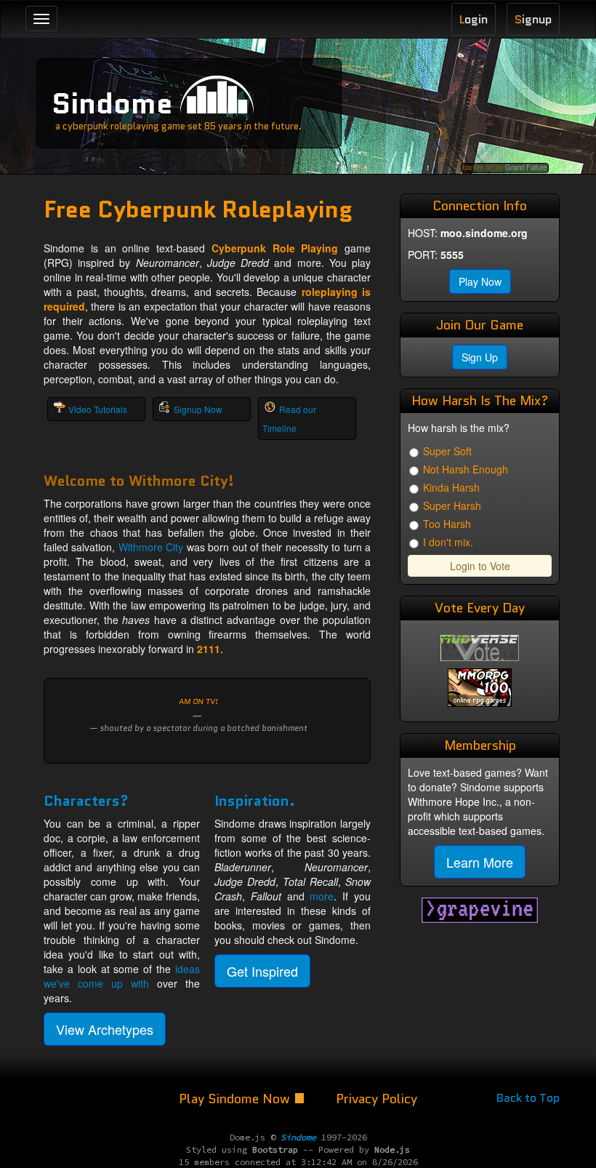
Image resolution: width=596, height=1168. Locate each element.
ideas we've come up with (122, 976)
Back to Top (528, 1097)
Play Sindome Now (236, 1098)
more (322, 896)
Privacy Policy (376, 1098)
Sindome (112, 103)
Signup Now (198, 409)
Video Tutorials (97, 409)
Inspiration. (254, 801)
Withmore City (150, 547)
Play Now (480, 281)
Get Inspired (262, 970)
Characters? (86, 801)
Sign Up (480, 357)
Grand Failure (526, 167)
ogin (473, 19)
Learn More (479, 861)
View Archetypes (104, 1029)
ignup (533, 19)
